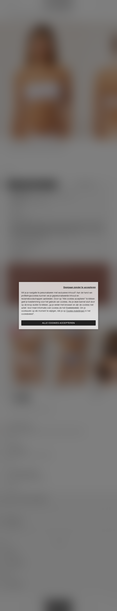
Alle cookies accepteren (58, 323)
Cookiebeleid (72, 307)
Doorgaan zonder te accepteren (79, 287)
